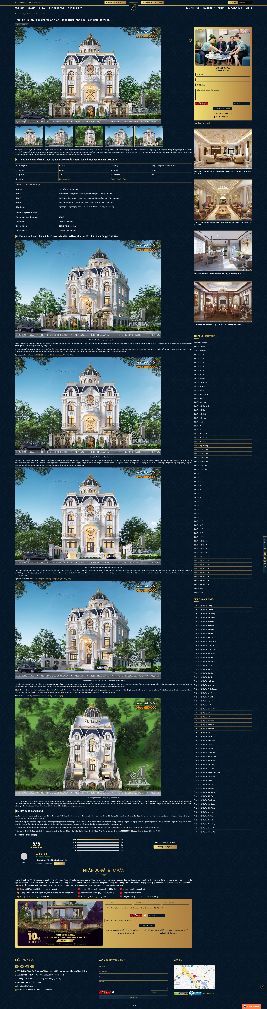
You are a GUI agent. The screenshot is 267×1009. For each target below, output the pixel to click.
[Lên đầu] (262, 987)
